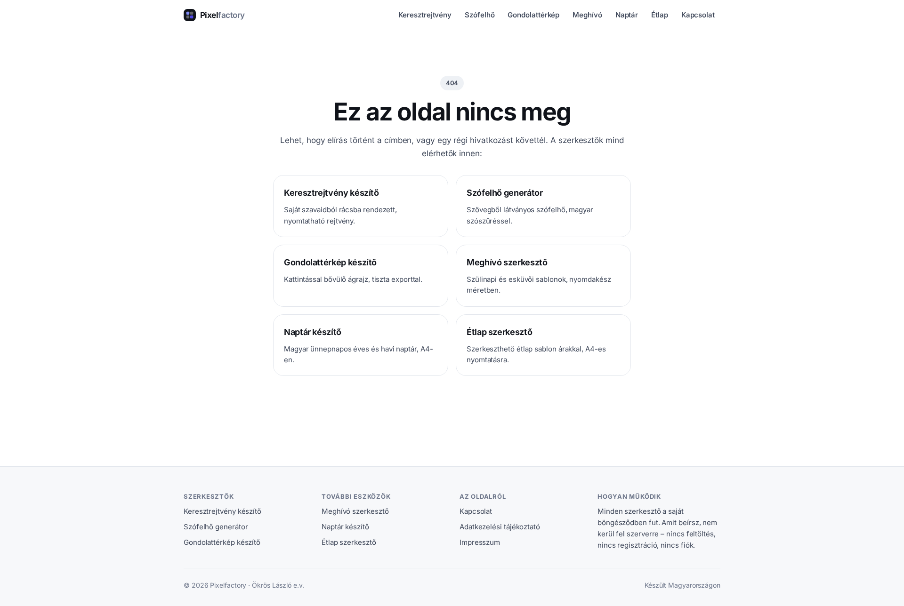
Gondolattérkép (533, 14)
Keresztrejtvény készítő (222, 511)
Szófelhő (479, 14)
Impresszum (480, 542)
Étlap (659, 14)
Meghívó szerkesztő (355, 511)
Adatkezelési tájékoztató (500, 526)
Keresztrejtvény (425, 14)
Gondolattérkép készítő (222, 542)
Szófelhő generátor (216, 526)
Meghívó (587, 14)
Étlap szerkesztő (349, 542)
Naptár (626, 14)
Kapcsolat (698, 14)
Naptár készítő (345, 526)
